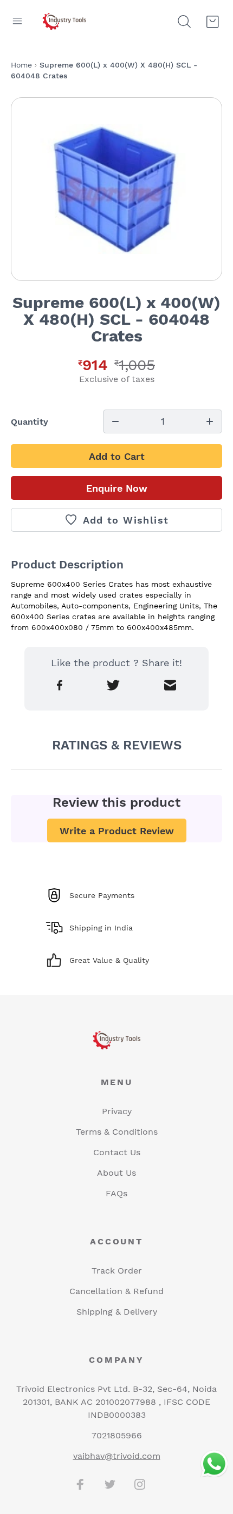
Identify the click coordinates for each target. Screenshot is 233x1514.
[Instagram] (140, 1484)
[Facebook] (80, 1484)
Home (21, 65)
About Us (116, 1173)
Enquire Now (116, 488)
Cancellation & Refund (116, 1291)
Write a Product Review (117, 830)
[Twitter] (110, 1484)
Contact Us (116, 1152)
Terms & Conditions (117, 1132)
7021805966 (117, 1435)
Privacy (117, 1111)
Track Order (117, 1270)
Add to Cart (117, 456)
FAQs (116, 1193)
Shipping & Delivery (116, 1312)
